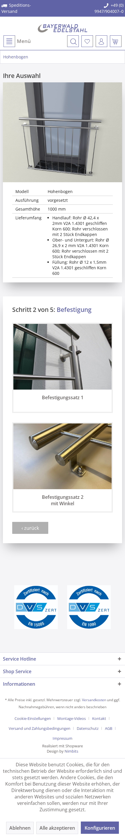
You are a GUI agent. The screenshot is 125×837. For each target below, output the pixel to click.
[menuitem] (17, 41)
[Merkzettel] (87, 41)
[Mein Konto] (101, 41)
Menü (24, 41)
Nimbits (71, 751)
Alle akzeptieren (57, 828)
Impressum (62, 738)
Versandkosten (94, 699)
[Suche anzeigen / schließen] (73, 41)
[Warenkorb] (116, 41)
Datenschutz (88, 728)
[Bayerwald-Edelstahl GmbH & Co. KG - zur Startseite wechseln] (62, 28)
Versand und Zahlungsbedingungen (39, 728)
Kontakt (99, 718)
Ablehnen (20, 828)
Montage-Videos (71, 718)
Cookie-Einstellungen (33, 718)
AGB (108, 728)
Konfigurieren (100, 828)
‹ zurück (30, 528)
